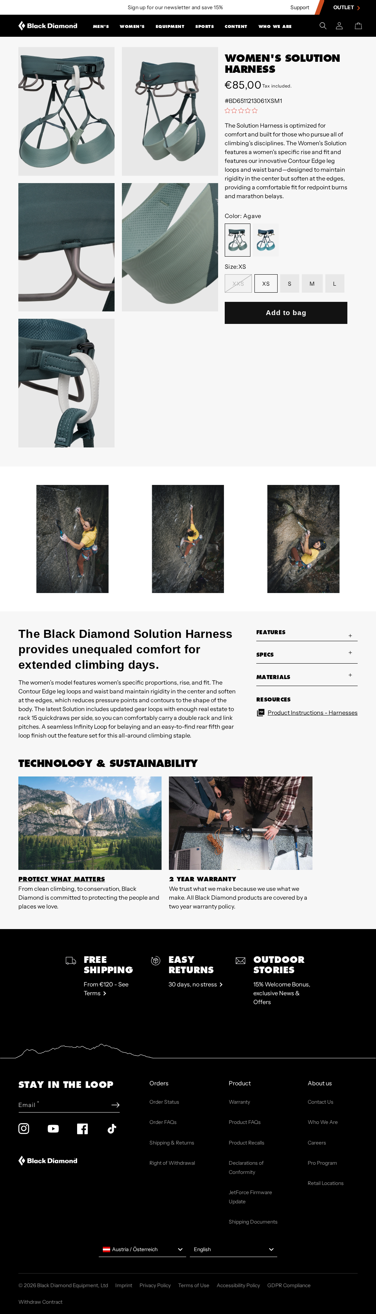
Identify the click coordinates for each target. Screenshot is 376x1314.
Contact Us (320, 1102)
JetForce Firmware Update (250, 1197)
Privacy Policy (155, 1285)
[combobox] (142, 1249)
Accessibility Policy (238, 1285)
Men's (101, 26)
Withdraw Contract (40, 1302)
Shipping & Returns (171, 1142)
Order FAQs (163, 1122)
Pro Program (322, 1163)
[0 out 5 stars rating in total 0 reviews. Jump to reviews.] (243, 110)
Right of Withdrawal (172, 1163)
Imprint (123, 1285)
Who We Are (275, 26)
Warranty (239, 1102)
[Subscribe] (115, 1105)
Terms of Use (193, 1285)
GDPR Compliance (289, 1285)
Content (236, 26)
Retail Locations (326, 1183)
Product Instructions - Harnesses (313, 712)
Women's (132, 26)
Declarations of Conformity (246, 1167)
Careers (317, 1142)
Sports (204, 26)
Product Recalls (246, 1142)
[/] (48, 25)
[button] (101, 25)
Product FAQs (245, 1122)
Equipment (170, 26)
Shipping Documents (253, 1221)
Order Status (164, 1102)
